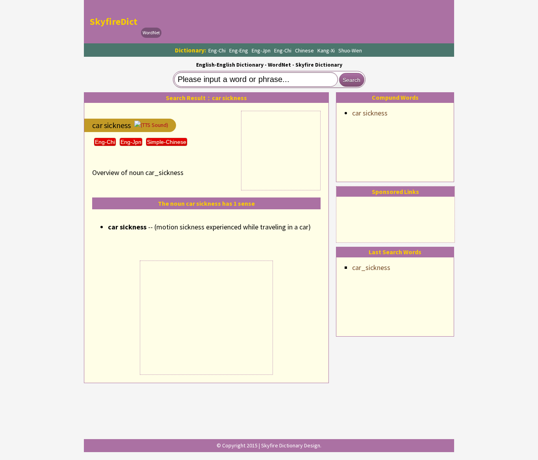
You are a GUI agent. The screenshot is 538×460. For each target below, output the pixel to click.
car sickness (370, 112)
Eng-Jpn (261, 50)
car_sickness (371, 267)
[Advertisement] (306, 21)
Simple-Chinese (166, 142)
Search (351, 80)
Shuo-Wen (350, 50)
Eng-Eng (238, 50)
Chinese (304, 50)
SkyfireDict (113, 21)
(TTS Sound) (154, 125)
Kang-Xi (326, 50)
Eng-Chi (217, 50)
